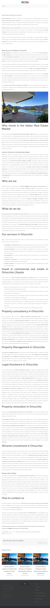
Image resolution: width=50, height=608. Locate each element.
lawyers (27, 186)
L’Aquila (10, 528)
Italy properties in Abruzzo (20, 531)
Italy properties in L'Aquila (29, 531)
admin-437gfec (5, 531)
